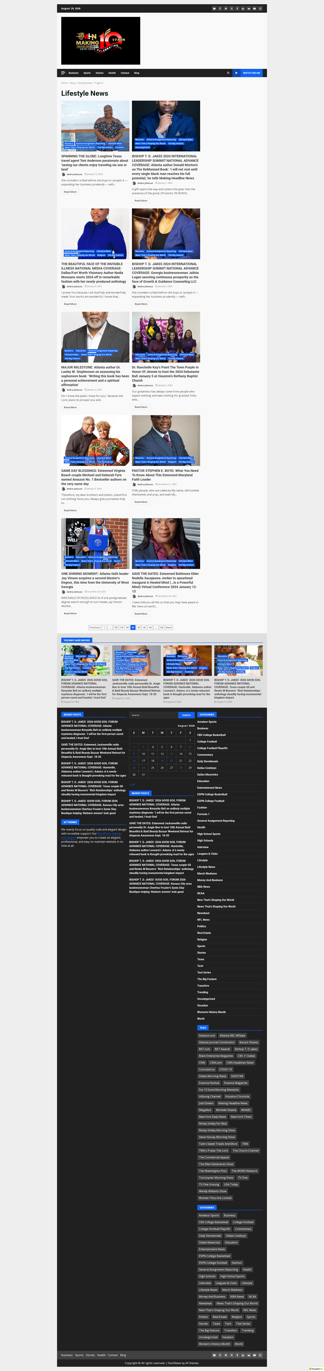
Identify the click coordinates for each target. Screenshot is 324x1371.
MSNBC (246, 1110)
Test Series (204, 972)
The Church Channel (246, 1150)
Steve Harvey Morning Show (217, 1137)
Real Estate (204, 933)
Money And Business (210, 880)
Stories (99, 73)
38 (115, 627)
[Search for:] (153, 715)
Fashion (202, 807)
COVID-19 (226, 1069)
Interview (203, 847)
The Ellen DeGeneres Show (216, 1164)
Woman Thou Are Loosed (215, 1198)
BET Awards (222, 1049)
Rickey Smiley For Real (213, 1123)
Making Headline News (233, 1103)
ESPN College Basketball (212, 794)
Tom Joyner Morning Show (216, 1177)
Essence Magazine (235, 1083)
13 (171, 754)
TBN (245, 1144)
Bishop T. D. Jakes (246, 1049)
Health (112, 73)
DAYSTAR (237, 1076)
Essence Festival (209, 1083)
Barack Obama (248, 1042)
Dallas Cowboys (206, 768)
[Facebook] (220, 8)
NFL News (203, 919)
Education (81, 351)
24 (143, 768)
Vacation (119, 147)
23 (134, 768)
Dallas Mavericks (207, 774)
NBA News (203, 886)
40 (127, 627)
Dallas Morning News (212, 1076)
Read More (70, 191)
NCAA (201, 893)
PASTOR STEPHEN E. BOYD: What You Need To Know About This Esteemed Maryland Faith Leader (166, 440)
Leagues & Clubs (207, 853)
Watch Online (251, 73)
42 (138, 627)
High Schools (205, 840)
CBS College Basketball (211, 735)
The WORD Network (244, 1171)
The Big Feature (105, 147)
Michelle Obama (226, 1110)
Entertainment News (209, 787)
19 (162, 761)
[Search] (228, 73)
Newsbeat (203, 913)
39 (121, 627)
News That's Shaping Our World (80, 147)
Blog (136, 73)
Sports (87, 73)
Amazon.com (207, 1035)
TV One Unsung (209, 1184)
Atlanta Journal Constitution (217, 1042)
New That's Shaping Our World (215, 900)
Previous (95, 627)
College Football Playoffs (212, 748)
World (200, 1018)
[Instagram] (260, 8)
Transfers (203, 985)
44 (150, 627)
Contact (125, 73)
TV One (243, 1177)
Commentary (205, 754)
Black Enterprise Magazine (216, 1056)
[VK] (248, 8)
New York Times (241, 1117)
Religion (101, 255)
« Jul (131, 784)
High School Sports (208, 834)
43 (144, 627)
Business (73, 73)
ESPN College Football (210, 801)
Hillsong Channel (210, 1096)
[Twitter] (231, 8)
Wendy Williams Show (212, 1191)
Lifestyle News (115, 143)
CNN (202, 1062)
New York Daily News (212, 1117)
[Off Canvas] (63, 72)
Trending (87, 668)
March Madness (207, 873)
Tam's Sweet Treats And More (218, 1144)
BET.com (204, 1049)
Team (200, 959)
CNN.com (216, 1062)
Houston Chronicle (237, 1096)
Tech (200, 966)
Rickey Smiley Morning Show (217, 1130)
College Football (207, 741)
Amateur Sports (207, 721)
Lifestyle (202, 860)
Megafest (205, 1110)
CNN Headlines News (240, 1062)
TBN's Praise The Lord (213, 1150)
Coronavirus (207, 1069)
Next (169, 627)
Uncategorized (143, 147)
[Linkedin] (243, 8)
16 (134, 761)
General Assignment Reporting (90, 143)
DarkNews (174, 1363)
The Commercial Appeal (214, 1157)
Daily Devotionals (207, 761)
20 (171, 761)
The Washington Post (213, 1171)
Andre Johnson (74, 174)
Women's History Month (76, 672)
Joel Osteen (206, 1103)
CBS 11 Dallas (246, 1056)
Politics (201, 926)
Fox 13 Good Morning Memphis (219, 1090)
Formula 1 (203, 814)
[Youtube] (254, 8)
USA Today (231, 1184)
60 (161, 627)
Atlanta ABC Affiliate (232, 1035)
